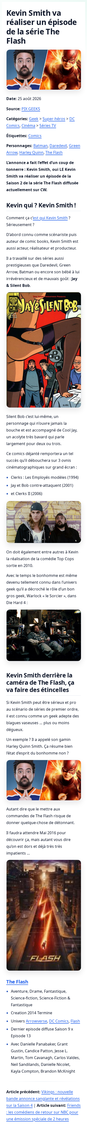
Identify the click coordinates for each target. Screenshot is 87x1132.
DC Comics (59, 1021)
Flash (75, 1021)
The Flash (54, 152)
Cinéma (28, 125)
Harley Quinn (31, 152)
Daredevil (58, 145)
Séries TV (47, 125)
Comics (35, 135)
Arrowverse (36, 1021)
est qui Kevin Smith (50, 217)
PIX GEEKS (31, 108)
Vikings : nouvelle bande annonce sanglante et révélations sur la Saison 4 (43, 1098)
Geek (33, 118)
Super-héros (54, 118)
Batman (40, 145)
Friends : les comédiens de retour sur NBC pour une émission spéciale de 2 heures (43, 1112)
